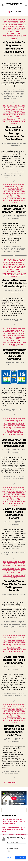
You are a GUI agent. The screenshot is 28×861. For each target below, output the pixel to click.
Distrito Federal (18, 23)
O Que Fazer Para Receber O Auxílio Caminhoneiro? (14, 660)
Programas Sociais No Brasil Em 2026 (14, 4)
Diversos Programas (9, 24)
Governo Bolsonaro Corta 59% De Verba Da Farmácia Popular (14, 283)
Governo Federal (17, 319)
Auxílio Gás (17, 93)
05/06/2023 (22, 55)
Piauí (9, 31)
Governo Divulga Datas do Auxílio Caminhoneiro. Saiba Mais (14, 730)
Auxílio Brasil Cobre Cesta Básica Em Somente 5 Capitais (14, 209)
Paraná (14, 30)
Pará (4, 30)
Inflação (22, 172)
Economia (7, 109)
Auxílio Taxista (7, 552)
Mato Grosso (20, 26)
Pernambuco (21, 30)
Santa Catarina (7, 37)
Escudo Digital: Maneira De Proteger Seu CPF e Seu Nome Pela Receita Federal (13, 829)
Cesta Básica (14, 246)
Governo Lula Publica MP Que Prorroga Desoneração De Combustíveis (14, 133)
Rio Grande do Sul (7, 35)
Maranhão (11, 26)
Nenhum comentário (15, 58)
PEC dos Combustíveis (18, 552)
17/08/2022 (20, 522)
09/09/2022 (20, 362)
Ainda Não (8, 857)
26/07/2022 (20, 739)
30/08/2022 (22, 449)
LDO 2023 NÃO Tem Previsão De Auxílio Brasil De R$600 (14, 442)
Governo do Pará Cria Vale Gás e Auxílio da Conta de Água (14, 623)
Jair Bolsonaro (11, 96)
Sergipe (22, 37)
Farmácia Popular (8, 319)
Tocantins (14, 38)
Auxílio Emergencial (18, 21)
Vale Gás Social (11, 628)
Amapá (15, 19)
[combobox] (10, 851)
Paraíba (8, 30)
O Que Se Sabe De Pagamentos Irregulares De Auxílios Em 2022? (14, 47)
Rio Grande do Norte (14, 33)
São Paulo (16, 37)
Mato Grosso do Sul (9, 28)
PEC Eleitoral (13, 98)
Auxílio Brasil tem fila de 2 (10, 621)
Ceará (10, 23)
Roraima (23, 35)
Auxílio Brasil (7, 21)
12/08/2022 (22, 594)
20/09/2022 (22, 216)
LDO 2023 (13, 476)
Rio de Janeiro (15, 31)
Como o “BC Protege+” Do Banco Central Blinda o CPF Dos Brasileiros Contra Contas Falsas (13, 821)
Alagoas (10, 19)
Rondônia (17, 35)
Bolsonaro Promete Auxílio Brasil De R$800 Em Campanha (14, 354)
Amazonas (21, 19)
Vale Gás (6, 626)
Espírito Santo (21, 24)
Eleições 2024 (14, 409)
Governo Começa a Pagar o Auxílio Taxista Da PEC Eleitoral (14, 513)
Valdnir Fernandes (11, 55)
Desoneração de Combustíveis (12, 172)
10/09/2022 (20, 290)
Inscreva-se (20, 857)
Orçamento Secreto (9, 321)
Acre (4, 19)
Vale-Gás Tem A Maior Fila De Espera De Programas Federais (14, 586)
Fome (11, 248)
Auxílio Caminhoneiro (18, 91)
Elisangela (11, 290)
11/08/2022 (22, 666)
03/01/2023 (22, 143)
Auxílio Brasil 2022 (15, 90)
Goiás (5, 26)
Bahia (6, 23)
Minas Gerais (21, 28)
